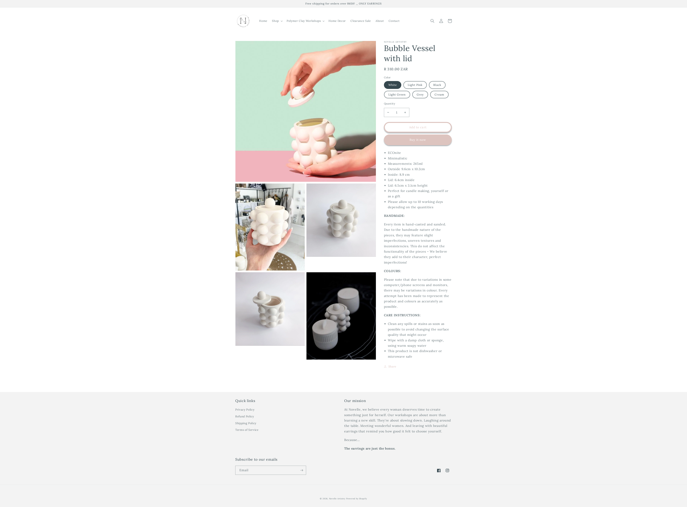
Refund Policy (244, 416)
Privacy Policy (244, 409)
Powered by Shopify (356, 498)
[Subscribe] (301, 470)
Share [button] (392, 366)
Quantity (389, 103)
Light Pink (415, 85)
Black (437, 85)
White (392, 85)
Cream (439, 94)
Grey (420, 94)
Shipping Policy (245, 423)
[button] (277, 21)
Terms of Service (247, 430)
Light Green (397, 94)
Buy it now (418, 140)
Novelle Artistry (337, 498)
